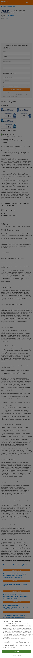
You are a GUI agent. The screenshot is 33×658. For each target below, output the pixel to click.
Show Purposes (16, 655)
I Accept (16, 651)
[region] (16, 638)
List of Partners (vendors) (9, 647)
